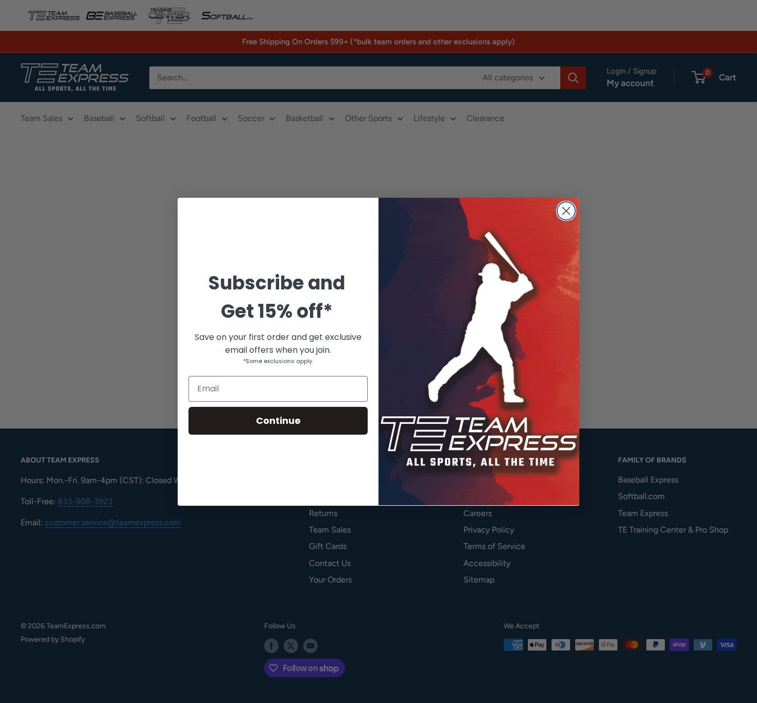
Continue (278, 420)
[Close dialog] (566, 211)
